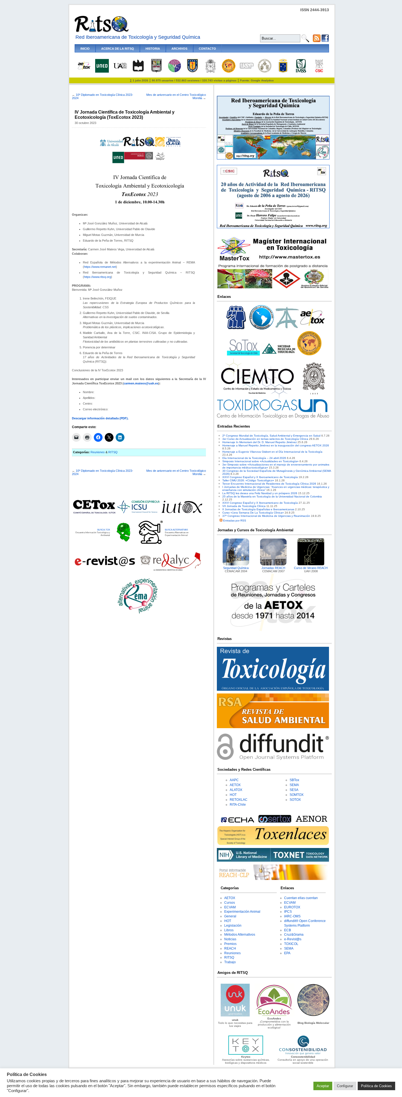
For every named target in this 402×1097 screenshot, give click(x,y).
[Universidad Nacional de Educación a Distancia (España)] (102, 71)
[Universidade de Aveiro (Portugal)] (138, 71)
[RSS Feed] (317, 41)
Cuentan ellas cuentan (301, 898)
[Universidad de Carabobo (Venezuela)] (156, 71)
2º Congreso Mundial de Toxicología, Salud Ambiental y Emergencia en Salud (271, 435)
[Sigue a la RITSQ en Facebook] (325, 41)
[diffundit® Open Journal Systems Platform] (273, 758)
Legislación (232, 925)
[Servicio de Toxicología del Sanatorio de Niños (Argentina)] (275, 821)
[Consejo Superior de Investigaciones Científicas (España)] (319, 71)
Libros (229, 930)
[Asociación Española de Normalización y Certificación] (313, 821)
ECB (287, 930)
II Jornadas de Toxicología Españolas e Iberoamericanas (258, 509)
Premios (230, 944)
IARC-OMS (292, 916)
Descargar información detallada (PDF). (100, 418)
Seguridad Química (236, 568)
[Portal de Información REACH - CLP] (273, 878)
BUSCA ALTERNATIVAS (176, 529)
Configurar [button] (345, 1086)
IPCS (288, 912)
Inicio (85, 48)
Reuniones (98, 452)
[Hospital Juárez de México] (174, 71)
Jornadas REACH (273, 568)
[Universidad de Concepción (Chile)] (192, 71)
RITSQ (113, 452)
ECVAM (230, 907)
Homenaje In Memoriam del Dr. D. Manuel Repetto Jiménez (259, 442)
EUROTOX (292, 907)
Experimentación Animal (242, 912)
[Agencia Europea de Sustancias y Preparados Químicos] (236, 821)
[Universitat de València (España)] (265, 71)
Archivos (179, 48)
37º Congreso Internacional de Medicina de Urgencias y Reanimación (266, 515)
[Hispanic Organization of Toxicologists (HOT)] (228, 71)
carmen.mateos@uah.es (141, 383)
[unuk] (235, 1015)
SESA (294, 790)
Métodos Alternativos (239, 934)
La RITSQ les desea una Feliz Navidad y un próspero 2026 (259, 493)
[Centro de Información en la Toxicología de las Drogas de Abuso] (273, 417)
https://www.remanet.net (100, 266)
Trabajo (230, 962)
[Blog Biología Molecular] (313, 1015)
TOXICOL (291, 944)
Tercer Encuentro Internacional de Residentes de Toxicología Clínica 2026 (269, 483)
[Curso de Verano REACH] (311, 564)
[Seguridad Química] (236, 564)
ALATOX (236, 790)
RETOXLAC (238, 800)
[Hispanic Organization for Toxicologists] (309, 354)
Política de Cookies (376, 1086)
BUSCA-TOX (103, 529)
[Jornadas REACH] (273, 564)
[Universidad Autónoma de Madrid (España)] (120, 67)
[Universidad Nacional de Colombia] (210, 71)
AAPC (234, 780)
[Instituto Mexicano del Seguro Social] (301, 71)
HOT (233, 795)
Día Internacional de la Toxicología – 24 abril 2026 (254, 457)
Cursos (229, 903)
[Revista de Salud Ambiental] (273, 727)
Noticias (230, 939)
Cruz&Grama (294, 934)
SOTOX (295, 800)
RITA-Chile (238, 805)
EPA (287, 953)
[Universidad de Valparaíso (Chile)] (283, 71)
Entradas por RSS (234, 520)
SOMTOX (297, 795)
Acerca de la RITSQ (117, 48)
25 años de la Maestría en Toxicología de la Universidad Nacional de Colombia (272, 496)
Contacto (207, 48)
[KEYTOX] (245, 1053)
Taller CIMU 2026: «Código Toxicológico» (248, 480)
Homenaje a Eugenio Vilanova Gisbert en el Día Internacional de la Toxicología (272, 451)
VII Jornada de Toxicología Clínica (244, 506)
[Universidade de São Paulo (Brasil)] (247, 67)
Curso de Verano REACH (311, 568)
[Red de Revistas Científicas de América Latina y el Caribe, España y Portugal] (170, 570)
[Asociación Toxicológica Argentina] (287, 329)
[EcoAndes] (274, 1015)
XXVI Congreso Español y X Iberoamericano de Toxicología (260, 477)
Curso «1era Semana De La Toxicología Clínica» (253, 512)
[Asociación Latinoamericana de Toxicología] (261, 329)
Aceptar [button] (323, 1086)
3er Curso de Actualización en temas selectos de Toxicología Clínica (265, 438)
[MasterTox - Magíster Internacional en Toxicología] (273, 288)
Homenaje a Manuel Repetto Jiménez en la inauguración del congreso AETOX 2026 (275, 445)
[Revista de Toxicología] (273, 689)
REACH (230, 948)
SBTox (294, 780)
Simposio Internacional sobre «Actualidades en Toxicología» (260, 461)
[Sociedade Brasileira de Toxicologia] (236, 329)
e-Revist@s (292, 939)
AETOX (235, 785)
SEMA (294, 785)
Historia (152, 48)
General (230, 916)
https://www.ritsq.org (97, 276)
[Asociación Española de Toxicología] (84, 69)
